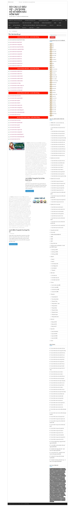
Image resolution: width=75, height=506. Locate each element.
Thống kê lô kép (54, 88)
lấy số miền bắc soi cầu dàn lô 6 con (58, 155)
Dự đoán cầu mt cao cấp (57, 20)
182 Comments (29, 175)
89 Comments (22, 227)
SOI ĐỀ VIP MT (30, 173)
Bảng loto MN (54, 324)
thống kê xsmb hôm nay (56, 499)
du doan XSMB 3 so (54, 474)
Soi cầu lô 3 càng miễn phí (55, 494)
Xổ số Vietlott (54, 268)
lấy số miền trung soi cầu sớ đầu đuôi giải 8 (35, 179)
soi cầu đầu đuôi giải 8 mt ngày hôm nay (36, 159)
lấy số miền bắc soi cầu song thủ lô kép (59, 176)
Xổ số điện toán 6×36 (55, 279)
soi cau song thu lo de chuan (16, 204)
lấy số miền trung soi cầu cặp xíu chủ (58, 183)
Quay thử (31, 27)
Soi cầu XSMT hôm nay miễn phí (19, 224)
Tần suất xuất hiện (54, 98)
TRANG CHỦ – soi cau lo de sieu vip (15, 20)
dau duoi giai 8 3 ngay (30, 143)
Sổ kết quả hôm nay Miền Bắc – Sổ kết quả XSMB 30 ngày (34, 25)
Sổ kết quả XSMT (54, 55)
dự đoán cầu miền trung (37, 143)
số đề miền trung (41, 147)
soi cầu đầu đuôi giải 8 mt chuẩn (32, 158)
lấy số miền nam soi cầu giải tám (58, 213)
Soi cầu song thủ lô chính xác (18, 201)
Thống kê (17, 27)
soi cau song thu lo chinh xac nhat (17, 202)
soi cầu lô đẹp (57, 495)
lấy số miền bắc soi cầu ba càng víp (58, 131)
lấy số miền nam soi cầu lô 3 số (57, 215)
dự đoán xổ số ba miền (56, 475)
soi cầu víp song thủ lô (20, 222)
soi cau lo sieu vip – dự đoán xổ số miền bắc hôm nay (18, 11)
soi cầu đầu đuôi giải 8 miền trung (38, 154)
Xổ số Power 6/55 (54, 61)
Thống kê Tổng (54, 96)
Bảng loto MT (54, 326)
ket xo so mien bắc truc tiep (57, 480)
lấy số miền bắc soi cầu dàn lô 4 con (58, 153)
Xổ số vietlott (53, 57)
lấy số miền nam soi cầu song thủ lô (58, 225)
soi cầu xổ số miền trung (18, 223)
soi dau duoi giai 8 (36, 169)
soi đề (38, 171)
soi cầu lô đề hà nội (54, 496)
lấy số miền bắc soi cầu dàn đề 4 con (58, 142)
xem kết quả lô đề (57, 500)
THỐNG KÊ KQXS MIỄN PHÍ (46, 22)
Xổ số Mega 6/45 (54, 59)
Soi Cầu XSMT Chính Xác (40, 168)
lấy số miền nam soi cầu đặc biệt (57, 211)
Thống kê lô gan (54, 84)
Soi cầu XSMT (33, 168)
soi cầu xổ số (61, 496)
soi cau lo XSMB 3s (58, 488)
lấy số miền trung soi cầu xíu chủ (58, 201)
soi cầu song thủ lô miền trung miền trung (18, 211)
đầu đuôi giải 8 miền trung (34, 147)
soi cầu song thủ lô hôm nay (15, 205)
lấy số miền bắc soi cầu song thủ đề (58, 171)
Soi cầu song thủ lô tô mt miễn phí (19, 218)
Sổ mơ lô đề (36, 22)
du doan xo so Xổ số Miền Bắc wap (58, 473)
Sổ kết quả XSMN (54, 53)
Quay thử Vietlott (54, 113)
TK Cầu (9, 27)
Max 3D (53, 63)
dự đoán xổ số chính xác (58, 477)
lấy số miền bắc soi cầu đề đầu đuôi (58, 162)
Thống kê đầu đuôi (54, 82)
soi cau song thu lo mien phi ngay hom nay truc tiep (19, 207)
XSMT (53, 47)
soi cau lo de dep (53, 485)
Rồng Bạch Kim (63, 484)
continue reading (29, 191)
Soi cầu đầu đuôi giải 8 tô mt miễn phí (38, 162)
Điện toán (59, 25)
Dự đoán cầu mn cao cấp (13, 22)
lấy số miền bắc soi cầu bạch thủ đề (58, 133)
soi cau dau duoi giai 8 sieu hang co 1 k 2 (33, 153)
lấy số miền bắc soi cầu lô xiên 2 (57, 165)
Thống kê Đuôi (54, 92)
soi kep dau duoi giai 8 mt (37, 173)
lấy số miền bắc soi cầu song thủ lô (58, 173)
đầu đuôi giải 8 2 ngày (31, 145)
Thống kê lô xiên (54, 86)
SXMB (55, 22)
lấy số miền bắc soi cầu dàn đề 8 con (58, 146)
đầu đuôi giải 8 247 (38, 145)
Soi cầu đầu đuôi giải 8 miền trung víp (34, 157)
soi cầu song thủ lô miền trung (23, 208)
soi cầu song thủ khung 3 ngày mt (20, 199)
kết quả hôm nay (16, 25)
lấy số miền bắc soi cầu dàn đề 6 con (58, 144)
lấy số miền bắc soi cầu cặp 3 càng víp (58, 140)
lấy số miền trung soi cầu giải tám (58, 187)
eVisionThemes (27, 503)
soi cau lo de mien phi (56, 486)
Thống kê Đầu (53, 90)
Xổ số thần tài (54, 275)
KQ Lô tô (24, 27)
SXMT (9, 25)
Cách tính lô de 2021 (57, 469)
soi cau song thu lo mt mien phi (17, 215)
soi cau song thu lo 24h (15, 200)
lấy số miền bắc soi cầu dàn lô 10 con (58, 151)
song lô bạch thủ (40, 174)
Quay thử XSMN (54, 109)
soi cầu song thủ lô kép (24, 205)
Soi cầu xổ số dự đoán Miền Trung (39, 167)
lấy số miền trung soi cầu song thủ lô (19, 231)
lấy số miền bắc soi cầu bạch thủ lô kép (59, 137)
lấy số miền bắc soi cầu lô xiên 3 (57, 167)
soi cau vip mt (30, 167)
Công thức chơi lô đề (26, 22)
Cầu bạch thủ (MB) (55, 291)
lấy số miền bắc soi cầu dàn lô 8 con (58, 160)
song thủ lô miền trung (15, 227)
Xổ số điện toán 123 (55, 277)
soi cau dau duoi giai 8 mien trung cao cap (35, 151)
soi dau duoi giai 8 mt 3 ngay (31, 170)
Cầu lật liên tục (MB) (55, 289)
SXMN (60, 22)
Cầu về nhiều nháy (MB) (55, 80)
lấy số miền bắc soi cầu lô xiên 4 (57, 169)
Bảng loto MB (54, 321)
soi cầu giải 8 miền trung (35, 163)
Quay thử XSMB (54, 107)
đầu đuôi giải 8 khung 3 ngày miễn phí (34, 146)
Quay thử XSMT (54, 111)
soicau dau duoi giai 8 (33, 174)
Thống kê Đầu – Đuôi (54, 94)
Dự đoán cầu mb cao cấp (30, 20)
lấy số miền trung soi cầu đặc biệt (58, 185)
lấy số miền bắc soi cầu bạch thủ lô (58, 135)
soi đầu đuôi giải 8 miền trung (31, 171)
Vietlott (51, 25)
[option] (39, 2)
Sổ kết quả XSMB (54, 51)
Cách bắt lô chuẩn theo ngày (55, 468)
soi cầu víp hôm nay (34, 165)
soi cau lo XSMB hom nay (58, 490)
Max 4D (53, 65)
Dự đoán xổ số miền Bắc (54, 479)
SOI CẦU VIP (34, 164)
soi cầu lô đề (63, 495)
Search (52, 37)
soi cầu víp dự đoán (40, 164)
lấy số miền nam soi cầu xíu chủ (57, 227)
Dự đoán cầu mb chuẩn (43, 20)
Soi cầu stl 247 (29, 164)
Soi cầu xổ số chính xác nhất (55, 497)
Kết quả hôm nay (54, 49)
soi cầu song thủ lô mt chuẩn (17, 213)
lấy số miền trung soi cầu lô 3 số (57, 190)
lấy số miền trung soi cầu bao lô (57, 181)
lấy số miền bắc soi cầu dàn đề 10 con (36, 2)
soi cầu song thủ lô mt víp (18, 216)
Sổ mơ (38, 27)
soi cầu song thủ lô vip (18, 219)
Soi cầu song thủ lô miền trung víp (21, 212)
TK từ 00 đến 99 (55, 296)
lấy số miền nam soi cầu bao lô (57, 207)
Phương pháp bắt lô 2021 (55, 483)
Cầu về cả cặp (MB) (54, 78)
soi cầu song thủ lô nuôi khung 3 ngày (17, 217)
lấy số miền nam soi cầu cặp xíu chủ (58, 209)
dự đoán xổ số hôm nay (60, 478)
